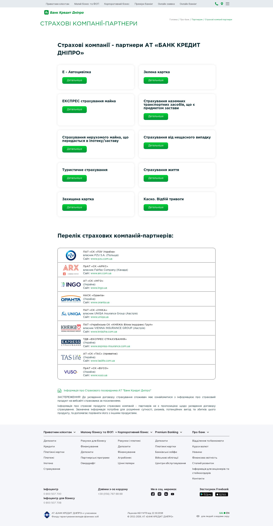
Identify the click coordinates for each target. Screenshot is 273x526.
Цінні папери (126, 463)
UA (221, 512)
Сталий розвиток (203, 463)
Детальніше (74, 80)
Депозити (50, 440)
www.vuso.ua (99, 375)
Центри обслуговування (170, 463)
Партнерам (197, 20)
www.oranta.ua (100, 302)
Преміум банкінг (144, 3)
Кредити (49, 446)
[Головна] (64, 12)
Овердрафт (88, 463)
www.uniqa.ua (99, 317)
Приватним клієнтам (57, 3)
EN (227, 512)
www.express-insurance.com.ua (110, 346)
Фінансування (89, 446)
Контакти (198, 478)
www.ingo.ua (99, 288)
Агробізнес (125, 457)
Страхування (52, 468)
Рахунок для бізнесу (93, 440)
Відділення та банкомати (208, 440)
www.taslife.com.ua (103, 361)
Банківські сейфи (166, 451)
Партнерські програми (95, 457)
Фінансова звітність (204, 457)
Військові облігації (166, 457)
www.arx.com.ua (101, 273)
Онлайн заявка (166, 3)
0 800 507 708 (52, 502)
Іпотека (48, 463)
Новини (197, 451)
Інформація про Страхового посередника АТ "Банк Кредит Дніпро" (107, 390)
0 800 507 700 (52, 493)
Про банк (184, 20)
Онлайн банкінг (188, 3)
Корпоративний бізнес (117, 3)
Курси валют (200, 446)
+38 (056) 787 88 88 (110, 493)
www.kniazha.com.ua (104, 332)
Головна (174, 20)
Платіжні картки (54, 451)
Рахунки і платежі (129, 440)
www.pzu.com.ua (101, 259)
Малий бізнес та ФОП (86, 3)
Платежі (49, 457)
